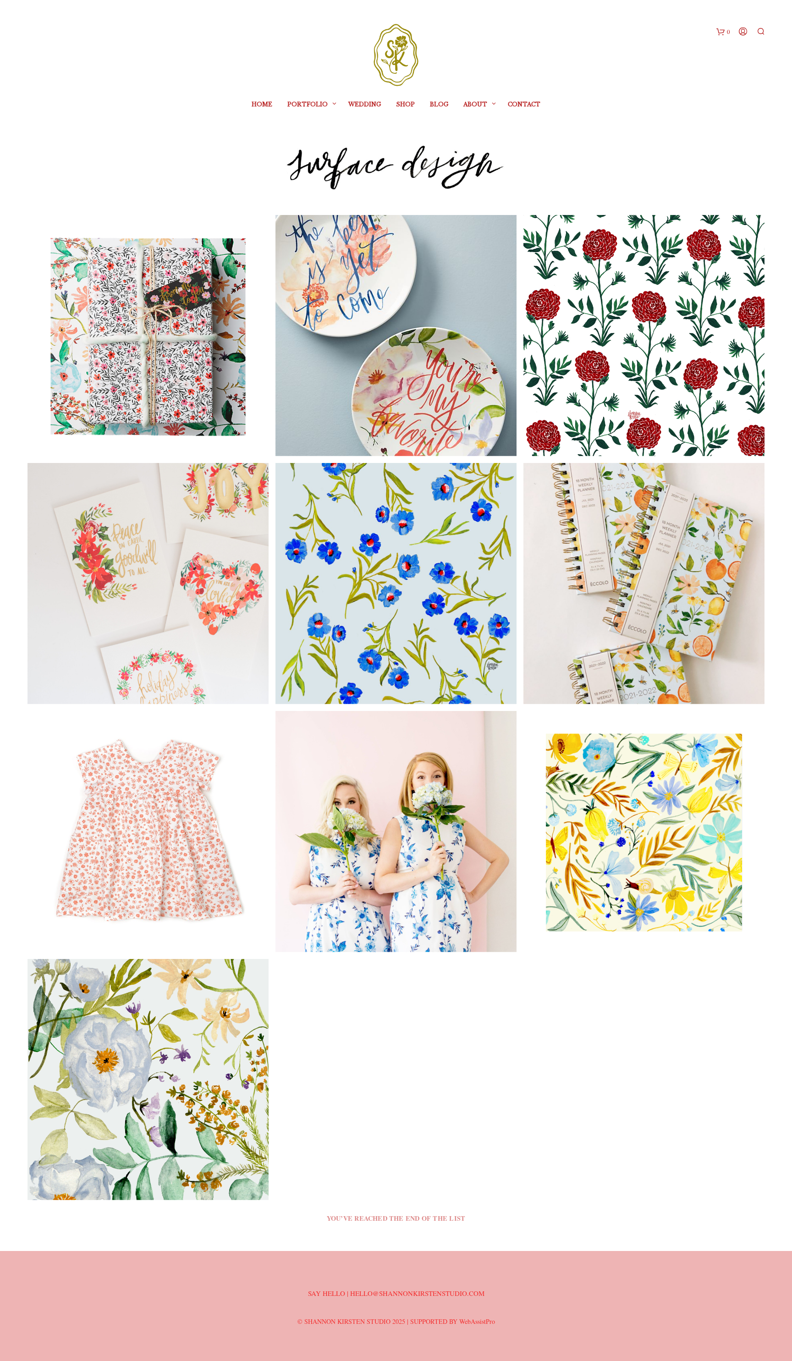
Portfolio (307, 104)
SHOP (405, 104)
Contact (524, 104)
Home (262, 104)
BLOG (439, 104)
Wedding (364, 104)
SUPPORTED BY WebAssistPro (452, 1321)
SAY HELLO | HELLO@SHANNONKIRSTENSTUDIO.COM (396, 1293)
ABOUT (475, 104)
